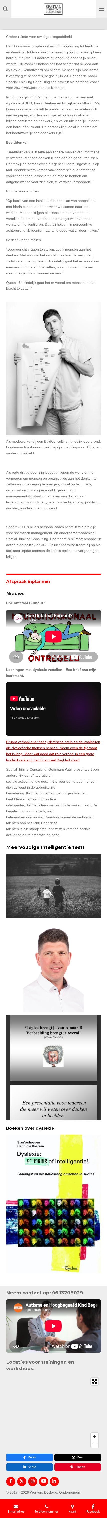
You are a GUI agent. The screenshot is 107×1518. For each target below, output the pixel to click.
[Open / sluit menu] (101, 9)
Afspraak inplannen (28, 581)
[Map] (53, 1412)
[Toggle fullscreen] (94, 1381)
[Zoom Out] (94, 1444)
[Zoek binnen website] (5, 9)
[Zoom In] (94, 1436)
